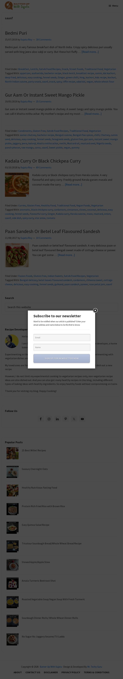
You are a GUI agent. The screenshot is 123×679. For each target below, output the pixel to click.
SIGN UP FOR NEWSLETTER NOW (62, 358)
